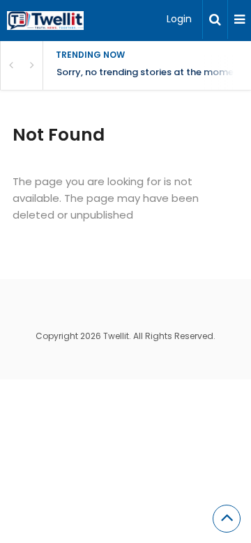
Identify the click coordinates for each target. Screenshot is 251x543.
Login (179, 19)
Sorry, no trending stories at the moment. (150, 72)
